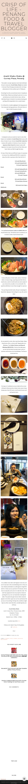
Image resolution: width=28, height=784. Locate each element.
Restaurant (4, 639)
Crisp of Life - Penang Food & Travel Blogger (14, 16)
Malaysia (20, 638)
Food (11, 638)
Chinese (7, 638)
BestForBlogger (14, 782)
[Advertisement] (14, 56)
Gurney (15, 638)
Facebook (14, 627)
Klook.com (3, 779)
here (19, 621)
